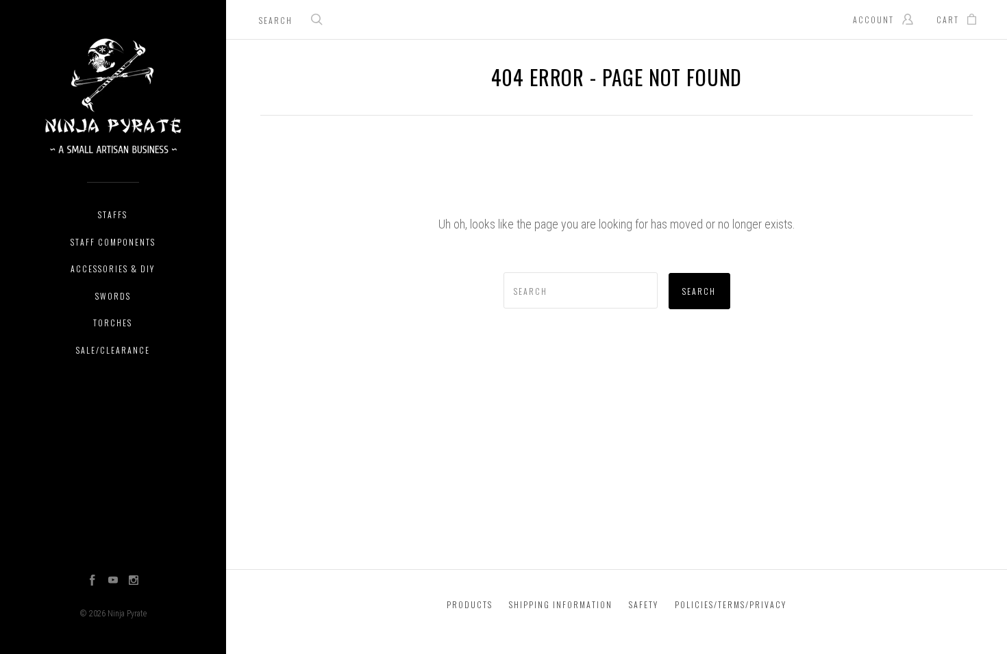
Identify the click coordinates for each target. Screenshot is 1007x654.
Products (470, 604)
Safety (643, 604)
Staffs (112, 214)
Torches (112, 322)
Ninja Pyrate (127, 613)
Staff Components (113, 242)
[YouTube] (113, 581)
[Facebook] (92, 581)
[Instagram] (133, 581)
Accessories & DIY (113, 268)
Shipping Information (560, 604)
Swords (113, 296)
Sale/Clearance (113, 350)
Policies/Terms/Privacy (730, 604)
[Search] (317, 21)
